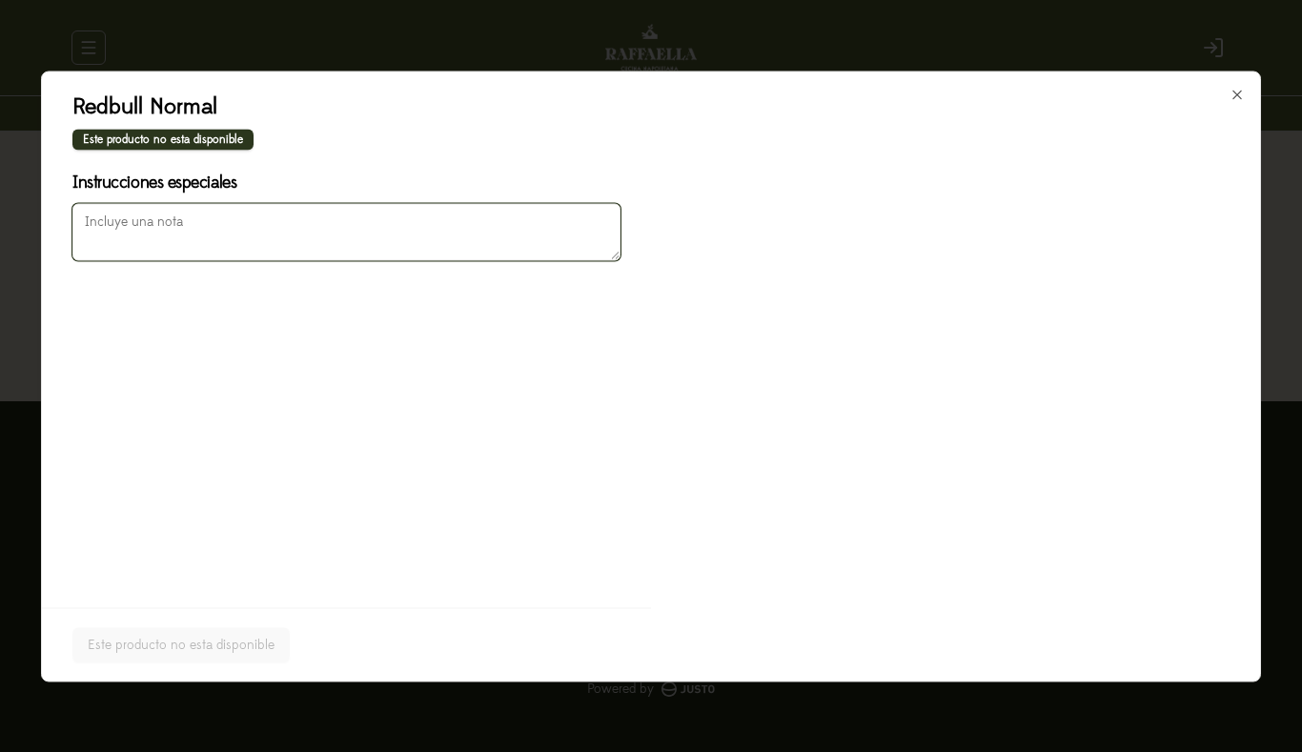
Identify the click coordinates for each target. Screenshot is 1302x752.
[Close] (1237, 94)
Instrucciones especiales (154, 182)
